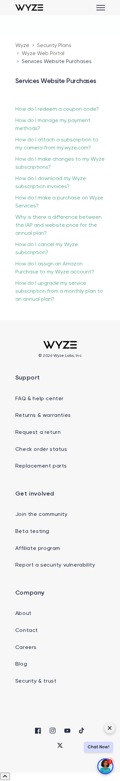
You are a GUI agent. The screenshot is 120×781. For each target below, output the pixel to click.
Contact (26, 630)
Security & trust (36, 681)
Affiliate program (37, 548)
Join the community (41, 514)
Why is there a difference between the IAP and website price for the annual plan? (58, 225)
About (23, 613)
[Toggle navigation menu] (101, 7)
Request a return (38, 432)
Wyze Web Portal (43, 53)
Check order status (41, 449)
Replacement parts (41, 466)
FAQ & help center (39, 399)
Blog (21, 664)
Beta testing (32, 531)
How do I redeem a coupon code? (57, 109)
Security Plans (54, 45)
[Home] (29, 7)
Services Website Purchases (57, 61)
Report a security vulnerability (55, 565)
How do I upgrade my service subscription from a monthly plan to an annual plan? (59, 291)
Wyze (22, 45)
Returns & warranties (43, 415)
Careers (26, 647)
